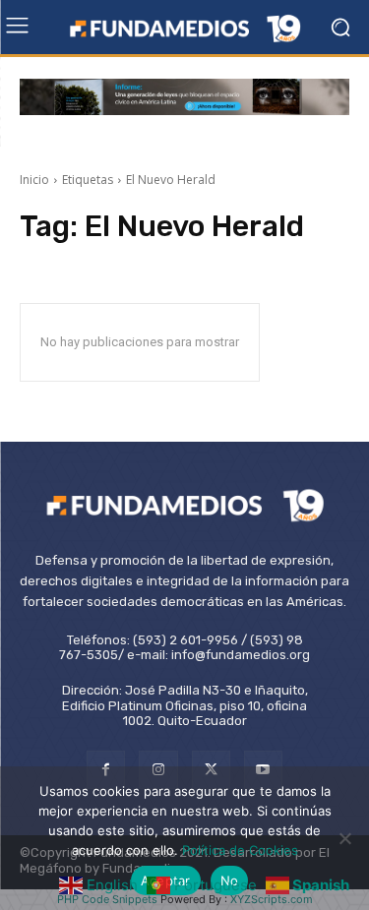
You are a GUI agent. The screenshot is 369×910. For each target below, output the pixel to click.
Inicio (34, 179)
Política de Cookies (240, 850)
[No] (344, 838)
